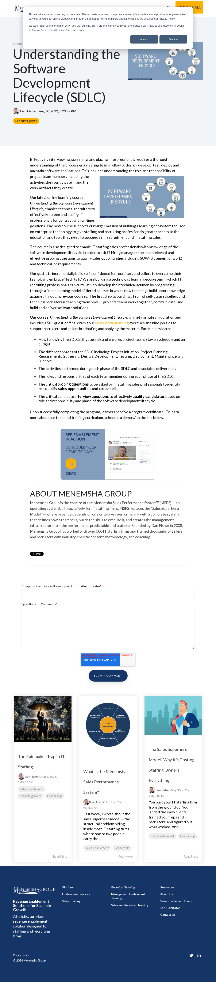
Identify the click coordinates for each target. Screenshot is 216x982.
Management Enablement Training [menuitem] (128, 896)
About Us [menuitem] (166, 894)
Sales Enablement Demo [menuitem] (176, 901)
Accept (144, 39)
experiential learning (112, 323)
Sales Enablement (31, 789)
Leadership (54, 796)
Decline (173, 39)
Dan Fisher (28, 111)
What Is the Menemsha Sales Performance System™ (104, 782)
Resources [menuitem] (167, 887)
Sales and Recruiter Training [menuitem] (129, 905)
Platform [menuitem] (68, 887)
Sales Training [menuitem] (71, 901)
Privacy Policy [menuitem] (21, 955)
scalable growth (30, 796)
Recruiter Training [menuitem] (123, 887)
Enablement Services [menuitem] (76, 894)
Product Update (26, 121)
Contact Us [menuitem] (168, 914)
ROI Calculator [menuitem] (170, 908)
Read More (60, 856)
